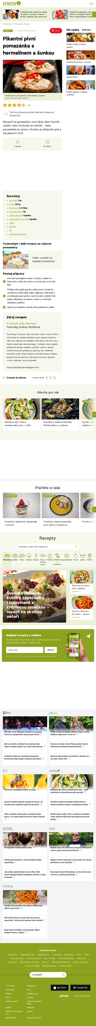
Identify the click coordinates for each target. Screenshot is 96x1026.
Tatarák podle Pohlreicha (29, 962)
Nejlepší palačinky (49, 966)
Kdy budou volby (17, 958)
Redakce (30, 1011)
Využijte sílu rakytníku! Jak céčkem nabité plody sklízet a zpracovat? (23, 907)
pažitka (12, 226)
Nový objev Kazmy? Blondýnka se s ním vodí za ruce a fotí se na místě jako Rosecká (70, 873)
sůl (10, 230)
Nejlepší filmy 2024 (27, 955)
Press (29, 990)
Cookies (8, 1007)
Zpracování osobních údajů (34, 1002)
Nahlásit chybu (11, 1018)
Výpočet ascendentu (81, 962)
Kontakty (30, 997)
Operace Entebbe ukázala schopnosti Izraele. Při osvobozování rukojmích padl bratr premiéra (23, 803)
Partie (78, 955)
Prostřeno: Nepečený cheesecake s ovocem (21, 523)
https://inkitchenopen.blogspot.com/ (23, 367)
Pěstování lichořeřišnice (61, 962)
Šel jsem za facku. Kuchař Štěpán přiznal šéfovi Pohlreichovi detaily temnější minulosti (69, 745)
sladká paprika (15, 215)
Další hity (86, 30)
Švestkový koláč (65, 966)
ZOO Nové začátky (33, 958)
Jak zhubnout (12, 955)
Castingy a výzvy (32, 994)
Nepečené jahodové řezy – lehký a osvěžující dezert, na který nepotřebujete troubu (82, 14)
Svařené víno (12, 962)
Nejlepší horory (43, 955)
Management (31, 986)
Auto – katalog (49, 958)
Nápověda (30, 1007)
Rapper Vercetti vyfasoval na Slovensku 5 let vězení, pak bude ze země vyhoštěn (71, 861)
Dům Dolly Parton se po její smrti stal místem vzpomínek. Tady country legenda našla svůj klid (23, 919)
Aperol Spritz (72, 77)
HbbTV (8, 997)
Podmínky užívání (12, 1001)
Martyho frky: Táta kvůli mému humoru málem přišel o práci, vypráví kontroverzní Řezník (71, 849)
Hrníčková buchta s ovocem (78, 62)
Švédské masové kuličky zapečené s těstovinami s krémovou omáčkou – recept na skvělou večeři (28, 604)
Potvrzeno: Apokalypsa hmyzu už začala (20, 790)
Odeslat (50, 650)
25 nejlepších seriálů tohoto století (18, 848)
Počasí (86, 955)
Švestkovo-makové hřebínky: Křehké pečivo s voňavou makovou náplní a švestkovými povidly (59, 424)
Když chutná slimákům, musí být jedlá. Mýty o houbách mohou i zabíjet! (22, 931)
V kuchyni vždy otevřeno (25, 30)
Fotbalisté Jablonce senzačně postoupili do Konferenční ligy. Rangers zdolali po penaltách (23, 757)
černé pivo (14, 208)
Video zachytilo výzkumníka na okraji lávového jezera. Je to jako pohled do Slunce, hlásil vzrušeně (24, 815)
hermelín (13, 200)
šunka (11, 204)
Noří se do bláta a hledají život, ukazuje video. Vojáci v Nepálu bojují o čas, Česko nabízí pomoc (23, 745)
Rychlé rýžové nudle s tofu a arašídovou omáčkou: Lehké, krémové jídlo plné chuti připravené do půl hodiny (70, 816)
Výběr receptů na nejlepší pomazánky (43, 259)
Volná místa (10, 990)
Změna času (69, 955)
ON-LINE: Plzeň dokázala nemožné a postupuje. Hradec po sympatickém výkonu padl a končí (23, 733)
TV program (56, 955)
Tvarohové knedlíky (32, 966)
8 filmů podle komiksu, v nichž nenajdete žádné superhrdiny (23, 861)
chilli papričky (15, 211)
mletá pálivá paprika (18, 219)
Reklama (9, 994)
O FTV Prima (10, 986)
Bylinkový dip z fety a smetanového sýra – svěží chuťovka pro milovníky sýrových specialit (17, 424)
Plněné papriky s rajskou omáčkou (76, 93)
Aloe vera (45, 962)
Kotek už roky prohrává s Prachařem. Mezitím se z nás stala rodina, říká (70, 757)
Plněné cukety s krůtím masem (76, 45)
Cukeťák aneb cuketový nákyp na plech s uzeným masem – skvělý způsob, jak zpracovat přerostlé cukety (33, 15)
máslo (11, 223)
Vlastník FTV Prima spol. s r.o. (14, 1012)
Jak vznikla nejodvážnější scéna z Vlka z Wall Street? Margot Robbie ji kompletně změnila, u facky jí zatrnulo (25, 874)
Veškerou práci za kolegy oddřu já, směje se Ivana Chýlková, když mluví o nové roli (70, 733)
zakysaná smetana (17, 234)
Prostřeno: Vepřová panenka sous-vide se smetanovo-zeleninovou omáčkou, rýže (57, 523)
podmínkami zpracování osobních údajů (42, 656)
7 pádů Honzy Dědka (66, 958)
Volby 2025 (81, 958)
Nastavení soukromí (34, 1018)
